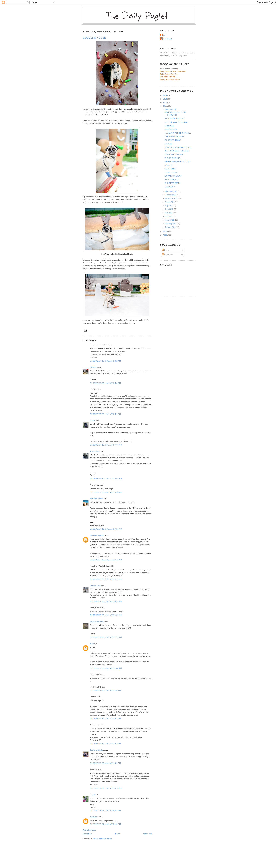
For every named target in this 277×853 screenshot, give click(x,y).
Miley (163, 35)
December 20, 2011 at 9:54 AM (105, 414)
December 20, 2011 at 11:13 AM (106, 637)
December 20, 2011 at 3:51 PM (105, 719)
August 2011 (170, 202)
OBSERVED (169, 126)
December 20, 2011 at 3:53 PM (105, 744)
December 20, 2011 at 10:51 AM (106, 601)
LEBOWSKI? (170, 187)
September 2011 (171, 198)
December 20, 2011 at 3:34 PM (105, 690)
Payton (92, 795)
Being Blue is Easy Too (169, 74)
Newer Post (87, 834)
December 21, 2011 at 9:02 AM (105, 810)
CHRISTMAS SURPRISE (174, 136)
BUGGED (168, 165)
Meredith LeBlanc (96, 498)
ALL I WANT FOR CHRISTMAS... (178, 133)
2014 (165, 95)
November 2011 (171, 191)
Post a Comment (89, 830)
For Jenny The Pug (167, 77)
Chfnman (93, 367)
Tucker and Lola (96, 750)
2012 (165, 102)
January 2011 (170, 227)
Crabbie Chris (95, 585)
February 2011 (171, 224)
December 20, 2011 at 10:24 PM (106, 788)
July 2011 (169, 206)
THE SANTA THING (172, 158)
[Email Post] (85, 330)
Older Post (147, 834)
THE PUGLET (166, 39)
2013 (165, 99)
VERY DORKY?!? (171, 180)
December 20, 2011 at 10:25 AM (106, 529)
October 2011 (170, 195)
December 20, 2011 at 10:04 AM (106, 479)
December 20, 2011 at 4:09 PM (105, 763)
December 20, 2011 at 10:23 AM (106, 492)
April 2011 (169, 216)
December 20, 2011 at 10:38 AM (106, 560)
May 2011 (169, 213)
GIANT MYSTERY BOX (174, 154)
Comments (168, 255)
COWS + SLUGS (171, 172)
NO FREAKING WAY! (173, 176)
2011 (165, 106)
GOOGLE (168, 144)
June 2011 (169, 209)
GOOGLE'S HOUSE (94, 37)
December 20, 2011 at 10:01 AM (106, 445)
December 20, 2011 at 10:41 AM (106, 579)
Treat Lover (94, 451)
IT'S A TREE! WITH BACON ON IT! (178, 147)
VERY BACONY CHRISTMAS (176, 122)
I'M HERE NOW (171, 129)
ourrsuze (93, 817)
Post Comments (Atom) (102, 839)
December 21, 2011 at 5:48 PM (105, 824)
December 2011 (171, 109)
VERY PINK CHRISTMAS (175, 118)
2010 (165, 232)
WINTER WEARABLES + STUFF (177, 162)
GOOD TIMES (170, 169)
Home (117, 834)
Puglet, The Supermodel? (170, 79)
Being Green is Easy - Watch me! (173, 71)
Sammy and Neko (97, 621)
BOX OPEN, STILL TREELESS (177, 151)
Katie (92, 644)
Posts (166, 250)
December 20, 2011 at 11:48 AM (106, 668)
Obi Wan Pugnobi (96, 535)
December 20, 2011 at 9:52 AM (105, 361)
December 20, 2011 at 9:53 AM (105, 383)
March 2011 (170, 220)
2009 (165, 235)
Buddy (92, 420)
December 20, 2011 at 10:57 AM (106, 615)
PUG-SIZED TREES (172, 183)
